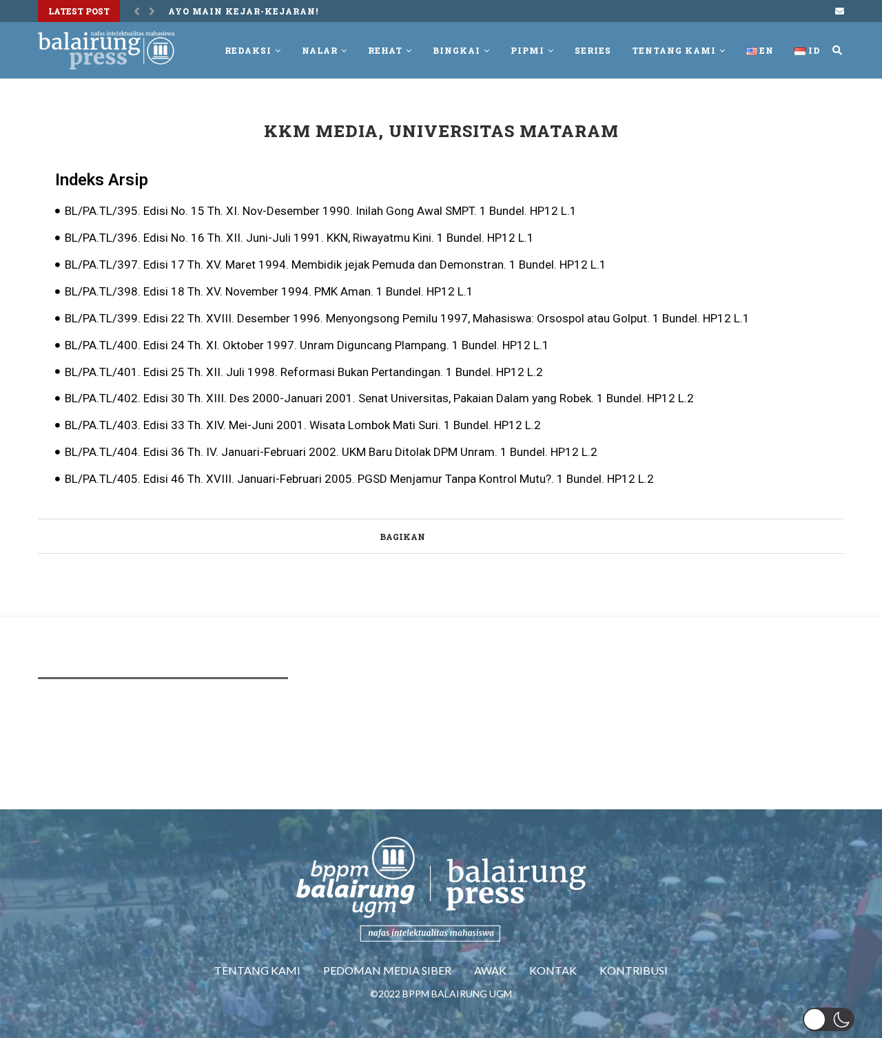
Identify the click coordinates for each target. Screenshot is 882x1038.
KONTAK (553, 970)
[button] (828, 1019)
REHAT (385, 50)
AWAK (490, 970)
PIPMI (527, 50)
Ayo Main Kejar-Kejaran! (243, 11)
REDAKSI (248, 50)
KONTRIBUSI (633, 970)
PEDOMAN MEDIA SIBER (387, 970)
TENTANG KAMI (257, 970)
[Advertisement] (289, 731)
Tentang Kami (674, 50)
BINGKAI (456, 50)
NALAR (320, 50)
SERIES (593, 50)
